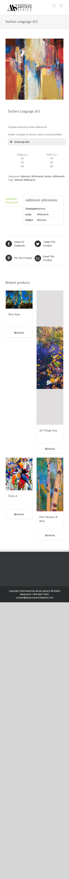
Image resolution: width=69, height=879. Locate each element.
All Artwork (37, 176)
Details (20, 333)
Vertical (18, 179)
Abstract (25, 176)
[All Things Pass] (50, 358)
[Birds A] (19, 474)
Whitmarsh (59, 176)
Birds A (12, 496)
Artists (48, 176)
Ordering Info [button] (21, 142)
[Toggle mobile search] (54, 6)
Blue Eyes (14, 314)
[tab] (13, 200)
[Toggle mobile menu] (61, 6)
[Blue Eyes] (19, 300)
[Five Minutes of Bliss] (50, 484)
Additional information (12, 201)
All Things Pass (48, 430)
